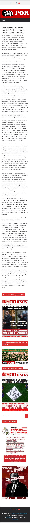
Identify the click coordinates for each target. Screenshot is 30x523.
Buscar (26, 416)
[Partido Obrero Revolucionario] (15, 10)
